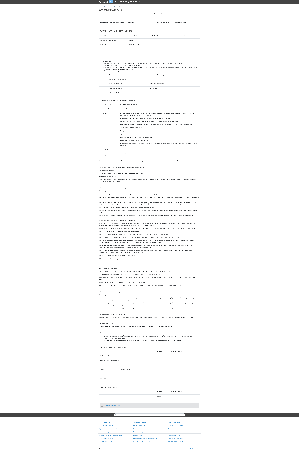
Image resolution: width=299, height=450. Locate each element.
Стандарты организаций (106, 441)
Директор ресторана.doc (112, 405)
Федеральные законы (174, 422)
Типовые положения (139, 422)
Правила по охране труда (175, 438)
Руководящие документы (141, 432)
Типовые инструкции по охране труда (110, 435)
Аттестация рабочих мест (107, 425)
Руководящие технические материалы (145, 438)
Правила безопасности (175, 435)
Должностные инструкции (176, 441)
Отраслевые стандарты (106, 438)
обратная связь (195, 448)
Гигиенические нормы (140, 425)
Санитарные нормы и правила (142, 441)
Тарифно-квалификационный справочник (112, 429)
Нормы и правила (138, 435)
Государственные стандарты (176, 425)
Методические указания (175, 429)
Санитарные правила (174, 432)
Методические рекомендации (108, 432)
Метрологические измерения (142, 429)
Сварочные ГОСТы (104, 422)
